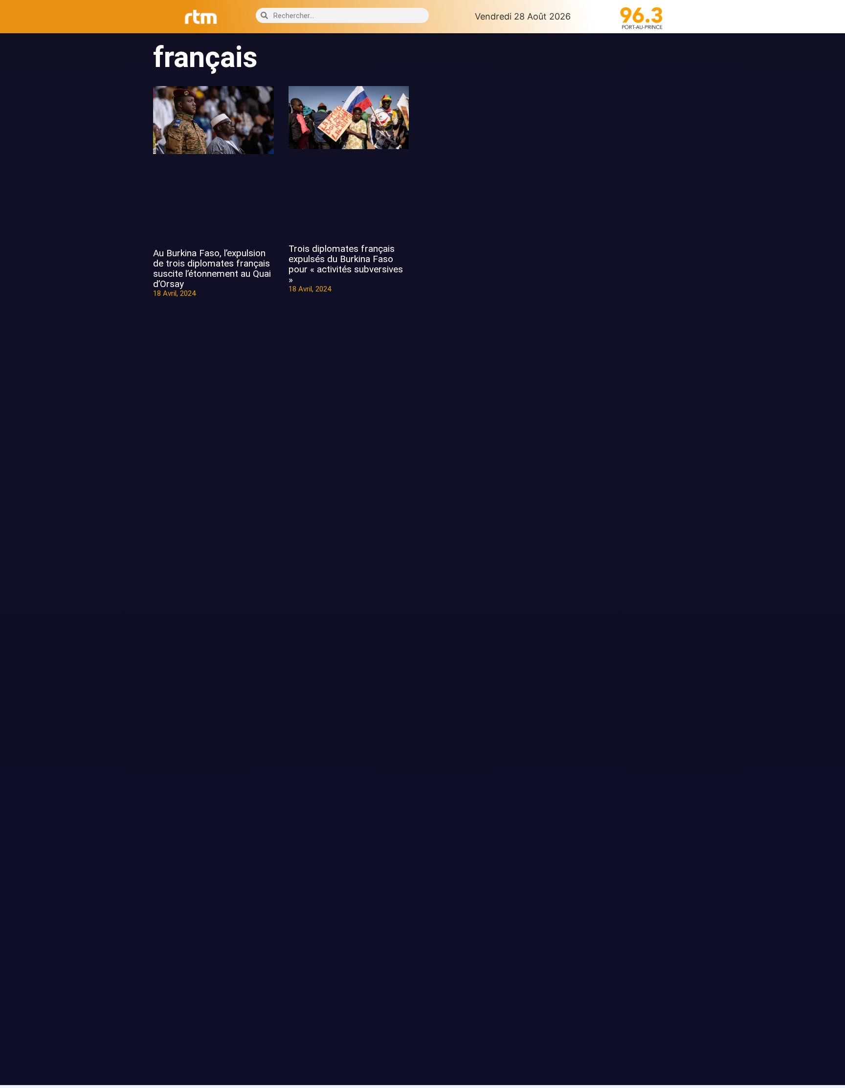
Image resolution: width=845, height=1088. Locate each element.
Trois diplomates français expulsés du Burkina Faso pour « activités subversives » (346, 264)
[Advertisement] (631, 204)
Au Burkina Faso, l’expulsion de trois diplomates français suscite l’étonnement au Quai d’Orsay (212, 268)
